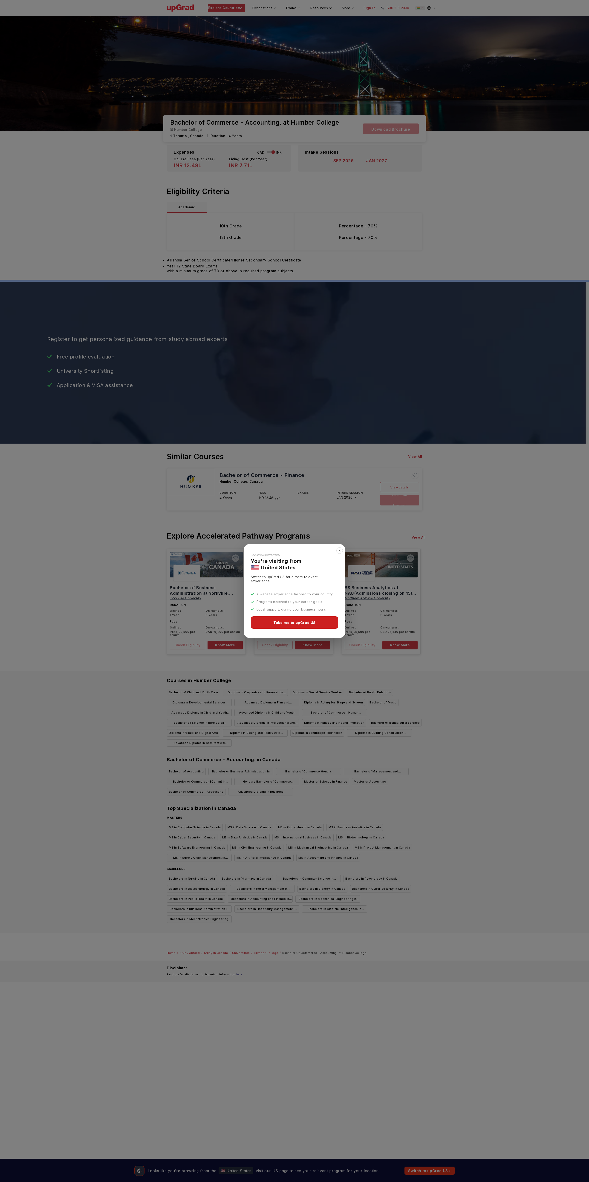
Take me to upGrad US (294, 622)
